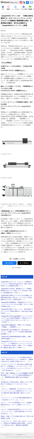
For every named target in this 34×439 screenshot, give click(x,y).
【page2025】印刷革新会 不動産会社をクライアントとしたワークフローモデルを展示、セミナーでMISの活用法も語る (17, 304)
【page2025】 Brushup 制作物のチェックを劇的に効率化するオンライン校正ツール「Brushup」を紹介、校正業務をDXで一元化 (16, 290)
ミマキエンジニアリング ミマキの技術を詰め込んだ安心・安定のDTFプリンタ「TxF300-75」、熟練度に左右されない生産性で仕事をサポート (17, 359)
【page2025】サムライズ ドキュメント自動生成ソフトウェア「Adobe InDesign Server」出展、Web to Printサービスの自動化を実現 (16, 284)
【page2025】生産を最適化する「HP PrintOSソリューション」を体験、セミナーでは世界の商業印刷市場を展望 (17, 332)
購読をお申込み (14, 2)
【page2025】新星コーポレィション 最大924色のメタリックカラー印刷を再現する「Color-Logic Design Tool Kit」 (17, 311)
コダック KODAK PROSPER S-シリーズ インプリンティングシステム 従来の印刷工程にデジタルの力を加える (16, 411)
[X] (24, 2)
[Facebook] (27, 2)
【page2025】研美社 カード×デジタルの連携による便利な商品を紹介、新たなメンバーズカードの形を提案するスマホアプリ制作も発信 (16, 297)
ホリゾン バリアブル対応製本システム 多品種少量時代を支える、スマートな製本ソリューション (16, 404)
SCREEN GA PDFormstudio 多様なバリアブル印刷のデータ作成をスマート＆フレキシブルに (16, 384)
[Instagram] (20, 2)
